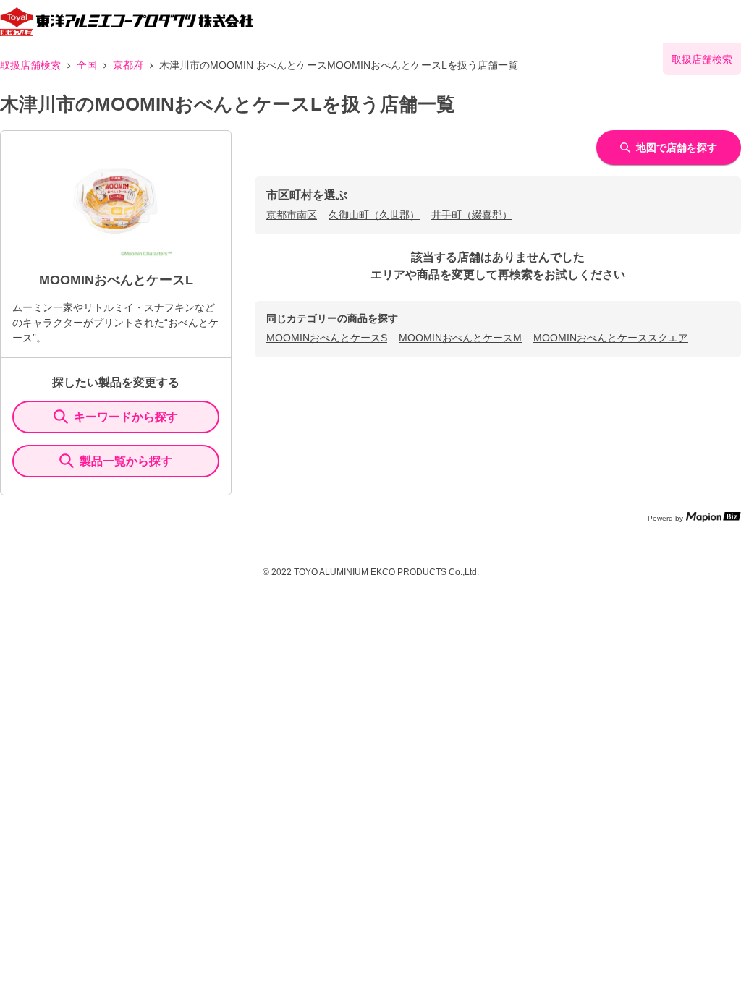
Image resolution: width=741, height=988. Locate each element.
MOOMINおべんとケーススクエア (610, 338)
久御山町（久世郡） (374, 215)
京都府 (128, 65)
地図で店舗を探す (676, 147)
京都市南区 (291, 215)
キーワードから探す (126, 417)
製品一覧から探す (126, 461)
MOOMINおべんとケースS (326, 338)
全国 (87, 65)
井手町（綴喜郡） (471, 215)
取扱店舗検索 (30, 65)
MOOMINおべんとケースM (460, 338)
